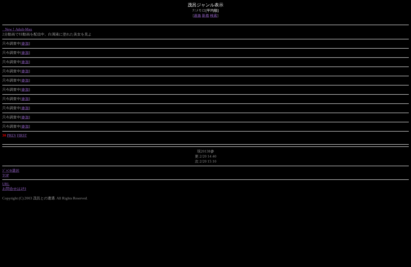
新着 (205, 15)
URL (6, 184)
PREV (11, 135)
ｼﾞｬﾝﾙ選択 (10, 170)
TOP (5, 175)
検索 (213, 15)
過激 (197, 15)
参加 (25, 43)
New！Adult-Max (17, 29)
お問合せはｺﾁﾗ (14, 189)
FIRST (22, 135)
